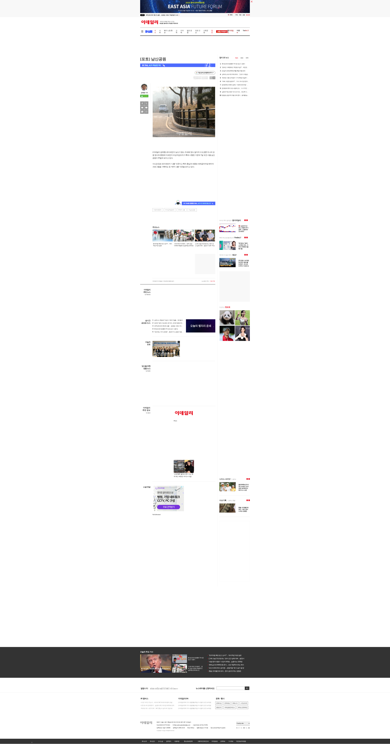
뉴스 (236, 58)
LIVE (142, 15)
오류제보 (222, 741)
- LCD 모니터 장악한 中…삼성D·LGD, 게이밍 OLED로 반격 (157, 705)
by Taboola (147, 294)
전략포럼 (227, 703)
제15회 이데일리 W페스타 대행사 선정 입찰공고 (164, 688)
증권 (241, 58)
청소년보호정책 (188, 741)
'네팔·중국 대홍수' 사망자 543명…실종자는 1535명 (224, 662)
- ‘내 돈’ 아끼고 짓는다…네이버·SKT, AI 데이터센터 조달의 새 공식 (157, 702)
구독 (236, 15)
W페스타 (235, 703)
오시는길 (160, 741)
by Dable (148, 371)
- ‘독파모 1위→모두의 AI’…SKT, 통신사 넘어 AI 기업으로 (156, 708)
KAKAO (142, 112)
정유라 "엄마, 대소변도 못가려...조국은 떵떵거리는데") (169, 323)
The (246, 30)
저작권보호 (214, 741)
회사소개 (144, 741)
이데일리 (159, 22)
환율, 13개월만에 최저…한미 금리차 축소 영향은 (224, 671)
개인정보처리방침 (241, 741)
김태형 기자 (144, 92)
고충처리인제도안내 (203, 741)
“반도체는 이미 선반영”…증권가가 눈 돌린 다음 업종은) (169, 332)
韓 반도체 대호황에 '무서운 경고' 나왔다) (165, 329)
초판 (244, 15)
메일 (142, 108)
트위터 (146, 103)
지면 (240, 15)
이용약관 (176, 741)
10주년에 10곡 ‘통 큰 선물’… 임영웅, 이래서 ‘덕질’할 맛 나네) (170, 326)
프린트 (146, 108)
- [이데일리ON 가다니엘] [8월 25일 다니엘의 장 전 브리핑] (194, 702)
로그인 (248, 15)
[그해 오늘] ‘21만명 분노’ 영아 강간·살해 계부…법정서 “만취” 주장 (229, 658)
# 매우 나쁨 (181, 210)
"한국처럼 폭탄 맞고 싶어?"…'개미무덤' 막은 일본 (224, 655)
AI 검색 (148, 31)
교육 (176, 31)
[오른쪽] (179, 342)
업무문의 (168, 741)
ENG (231, 15)
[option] (178, 15)
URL (146, 112)
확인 (247, 688)
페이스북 (142, 103)
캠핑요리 (219, 707)
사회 (160, 31)
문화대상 (219, 703)
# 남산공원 (192, 210)
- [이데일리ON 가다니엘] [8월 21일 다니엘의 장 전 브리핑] (194, 708)
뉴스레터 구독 (205, 281)
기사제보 (230, 741)
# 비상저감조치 (169, 210)
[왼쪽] (177, 342)
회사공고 (152, 741)
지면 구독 (212, 281)
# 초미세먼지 (157, 210)
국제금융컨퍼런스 (229, 707)
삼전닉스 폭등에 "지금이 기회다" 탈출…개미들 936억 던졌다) (171, 320)
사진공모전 (243, 703)
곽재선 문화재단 (242, 707)
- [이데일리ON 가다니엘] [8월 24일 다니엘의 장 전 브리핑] (194, 705)
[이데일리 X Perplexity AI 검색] (177, 65)
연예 (247, 58)
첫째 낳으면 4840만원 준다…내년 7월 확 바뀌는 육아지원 (227, 665)
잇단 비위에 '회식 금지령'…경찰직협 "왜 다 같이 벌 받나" (226, 668)
